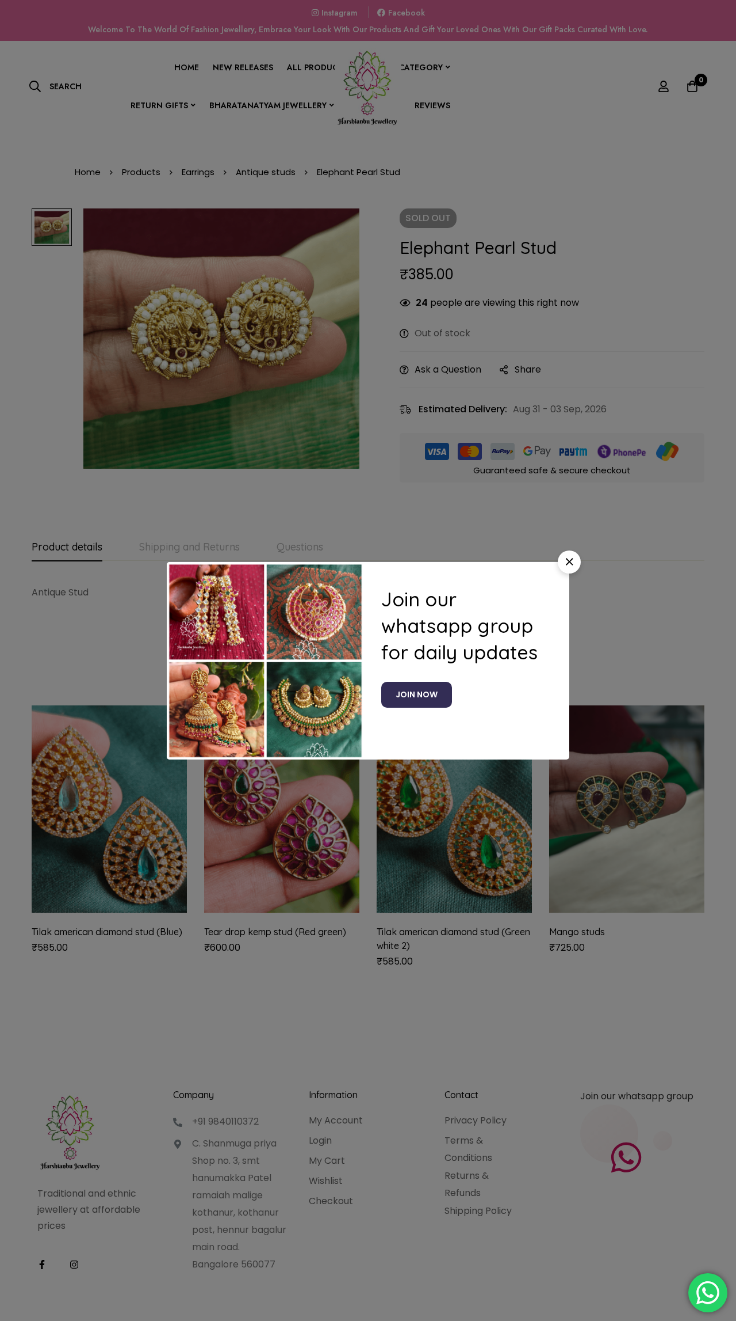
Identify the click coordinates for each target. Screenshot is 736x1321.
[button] (569, 562)
